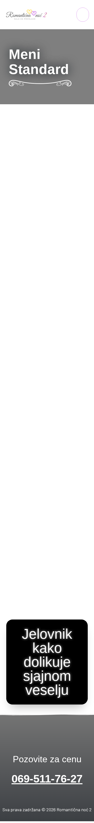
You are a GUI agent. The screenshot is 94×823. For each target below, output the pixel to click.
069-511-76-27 (47, 778)
